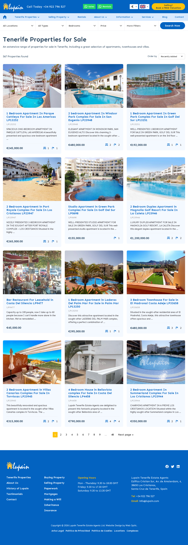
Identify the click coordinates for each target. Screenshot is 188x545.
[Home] (13, 6)
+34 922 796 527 (46, 6)
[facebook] (167, 466)
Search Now (172, 25)
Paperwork (51, 488)
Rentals (82, 17)
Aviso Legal (58, 530)
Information (123, 17)
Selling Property (57, 17)
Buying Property (54, 477)
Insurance (50, 510)
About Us (99, 17)
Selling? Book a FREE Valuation (168, 6)
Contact (179, 17)
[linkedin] (178, 466)
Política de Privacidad (78, 530)
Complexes (132, 530)
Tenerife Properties (26, 17)
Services (146, 17)
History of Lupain (17, 488)
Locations (119, 530)
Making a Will (52, 499)
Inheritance (51, 505)
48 (112, 434)
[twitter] (172, 466)
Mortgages (51, 494)
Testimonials (14, 494)
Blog (164, 17)
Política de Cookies (102, 530)
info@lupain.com (149, 501)
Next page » (126, 434)
